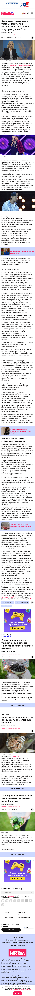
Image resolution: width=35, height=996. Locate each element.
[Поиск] (28, 13)
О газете (14, 937)
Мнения (7, 914)
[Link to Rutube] (30, 900)
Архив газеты (21, 912)
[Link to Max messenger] (2, 900)
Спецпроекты (21, 914)
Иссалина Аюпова (7, 804)
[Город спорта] (23, 13)
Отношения (6, 606)
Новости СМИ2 (6, 636)
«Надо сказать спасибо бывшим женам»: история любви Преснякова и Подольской (22, 251)
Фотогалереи (9, 917)
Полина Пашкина (7, 32)
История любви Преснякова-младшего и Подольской (5, 251)
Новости (7, 909)
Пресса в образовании (24, 917)
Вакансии (15, 942)
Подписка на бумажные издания (17, 940)
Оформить (11, 929)
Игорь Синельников (8, 651)
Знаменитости (7, 602)
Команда (22, 942)
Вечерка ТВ (21, 909)
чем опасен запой (7, 597)
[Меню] (32, 13)
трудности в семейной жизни (19, 65)
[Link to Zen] (14, 900)
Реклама (20, 937)
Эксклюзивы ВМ (11, 35)
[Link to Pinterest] (2, 904)
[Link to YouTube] (18, 900)
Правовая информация (17, 945)
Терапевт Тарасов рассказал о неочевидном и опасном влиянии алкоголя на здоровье (5, 526)
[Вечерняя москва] (17, 952)
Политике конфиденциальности (21, 989)
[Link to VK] (6, 900)
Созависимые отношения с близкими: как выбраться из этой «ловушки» (21, 431)
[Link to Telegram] (22, 900)
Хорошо (17, 993)
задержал (16, 757)
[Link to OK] (10, 900)
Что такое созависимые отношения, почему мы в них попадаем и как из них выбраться (5, 431)
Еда (19, 654)
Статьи (7, 912)
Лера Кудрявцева (22, 602)
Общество (18, 37)
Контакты (29, 942)
